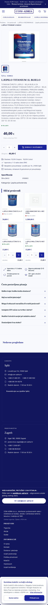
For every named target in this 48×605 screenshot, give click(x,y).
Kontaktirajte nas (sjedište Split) (17, 391)
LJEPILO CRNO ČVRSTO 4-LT (12, 211)
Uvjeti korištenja (10, 567)
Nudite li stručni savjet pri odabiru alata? (19, 316)
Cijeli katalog (8, 17)
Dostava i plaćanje (11, 550)
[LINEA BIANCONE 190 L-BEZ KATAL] (35, 200)
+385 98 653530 (14, 449)
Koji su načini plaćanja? (11, 297)
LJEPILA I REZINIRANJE (25, 22)
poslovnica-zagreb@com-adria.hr (20, 442)
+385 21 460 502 (28, 378)
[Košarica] (44, 11)
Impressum (8, 564)
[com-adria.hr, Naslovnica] (24, 11)
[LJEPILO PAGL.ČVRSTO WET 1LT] (35, 230)
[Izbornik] (3, 11)
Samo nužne (13, 598)
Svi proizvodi (11, 22)
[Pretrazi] (39, 11)
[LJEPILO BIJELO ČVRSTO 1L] (12, 230)
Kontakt (6, 547)
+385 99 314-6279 (15, 382)
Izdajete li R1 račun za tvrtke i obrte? (17, 310)
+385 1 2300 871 (14, 445)
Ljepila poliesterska (41, 22)
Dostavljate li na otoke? (11, 322)
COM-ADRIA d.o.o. (19, 577)
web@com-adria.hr (20, 493)
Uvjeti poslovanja (10, 554)
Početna (2, 22)
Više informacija (36, 592)
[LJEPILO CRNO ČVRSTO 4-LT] (12, 200)
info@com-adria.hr (15, 374)
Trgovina (7, 528)
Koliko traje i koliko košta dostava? (16, 291)
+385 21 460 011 (14, 378)
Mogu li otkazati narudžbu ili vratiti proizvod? (21, 303)
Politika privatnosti (10, 557)
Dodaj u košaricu (34, 147)
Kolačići (6, 560)
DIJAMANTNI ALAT (24, 17)
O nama (7, 544)
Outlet (6, 535)
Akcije (6, 531)
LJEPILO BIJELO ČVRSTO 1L (11, 241)
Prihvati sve (34, 598)
